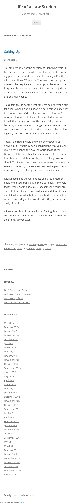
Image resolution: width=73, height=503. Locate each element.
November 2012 (12, 400)
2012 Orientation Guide (16, 290)
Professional (10, 248)
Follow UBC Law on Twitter (17, 294)
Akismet (21, 502)
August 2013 (10, 372)
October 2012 (11, 404)
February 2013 (11, 388)
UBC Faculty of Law (13, 298)
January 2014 (10, 355)
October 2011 (11, 433)
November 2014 (12, 335)
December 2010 (12, 458)
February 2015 (11, 327)
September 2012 (12, 409)
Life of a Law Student (36, 6)
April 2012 (9, 417)
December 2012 (12, 396)
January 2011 (10, 454)
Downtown (61, 244)
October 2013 (11, 363)
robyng (48, 248)
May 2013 (9, 376)
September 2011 (12, 437)
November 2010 (12, 462)
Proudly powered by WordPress (19, 495)
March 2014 (10, 347)
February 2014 (11, 351)
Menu (36, 22)
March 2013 (10, 384)
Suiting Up (12, 51)
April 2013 (9, 380)
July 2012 (8, 413)
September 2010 (12, 470)
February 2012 (11, 421)
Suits (19, 248)
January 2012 (10, 425)
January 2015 (10, 331)
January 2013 (10, 392)
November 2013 (12, 359)
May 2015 (9, 322)
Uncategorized (36, 244)
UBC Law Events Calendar (17, 302)
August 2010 (10, 474)
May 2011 (9, 441)
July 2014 (8, 343)
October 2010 (11, 466)
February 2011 (11, 450)
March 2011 (10, 445)
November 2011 (12, 429)
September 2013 (12, 368)
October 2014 (11, 339)
